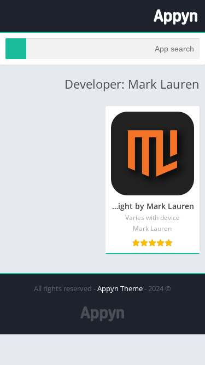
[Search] (15, 48)
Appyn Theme (120, 288)
